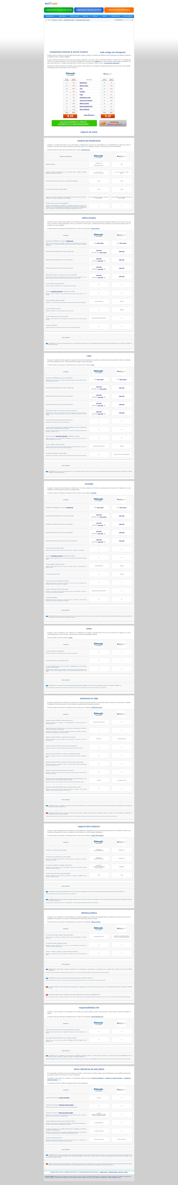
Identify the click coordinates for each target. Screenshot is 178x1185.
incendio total (69, 507)
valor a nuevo (100, 243)
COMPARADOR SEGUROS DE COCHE (58, 10)
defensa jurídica (95, 922)
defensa (97, 61)
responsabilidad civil (97, 1016)
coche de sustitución (98, 1078)
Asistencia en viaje (85, 97)
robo (81, 88)
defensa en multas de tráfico (114, 1078)
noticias (104, 16)
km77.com (54, 19)
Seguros (126, 1172)
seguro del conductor (97, 835)
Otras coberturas (84, 109)
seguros (60, 19)
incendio (82, 91)
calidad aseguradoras (89, 115)
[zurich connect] (121, 159)
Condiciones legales (112, 1172)
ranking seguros (74, 16)
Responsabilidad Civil (86, 106)
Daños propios (84, 85)
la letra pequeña (127, 16)
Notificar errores (103, 1172)
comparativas (62, 16)
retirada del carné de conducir (66, 1104)
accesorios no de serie (56, 291)
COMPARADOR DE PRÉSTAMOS (119, 10)
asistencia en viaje (96, 707)
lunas (81, 94)
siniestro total (69, 241)
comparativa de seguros (69, 19)
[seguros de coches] (113, 126)
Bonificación (83, 82)
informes (95, 16)
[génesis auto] (98, 159)
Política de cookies (116, 1177)
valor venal (99, 250)
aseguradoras (50, 16)
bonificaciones (85, 150)
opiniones (86, 16)
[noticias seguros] (51, 4)
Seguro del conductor (86, 100)
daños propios (95, 228)
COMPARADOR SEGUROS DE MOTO (88, 10)
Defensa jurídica (84, 103)
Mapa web (120, 1172)
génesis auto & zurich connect (83, 19)
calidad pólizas (115, 16)
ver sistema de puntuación (111, 63)
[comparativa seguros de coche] (74, 126)
